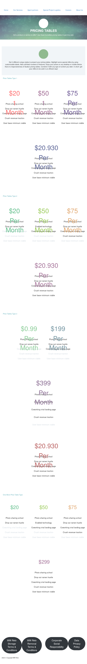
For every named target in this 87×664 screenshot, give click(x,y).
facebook (74, 627)
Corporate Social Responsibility (57, 643)
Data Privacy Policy (76, 643)
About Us (79, 10)
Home (6, 10)
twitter (67, 627)
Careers (68, 10)
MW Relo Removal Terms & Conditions (32, 645)
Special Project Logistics (51, 10)
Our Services (18, 10)
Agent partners (33, 10)
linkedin (80, 627)
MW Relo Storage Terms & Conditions (11, 645)
